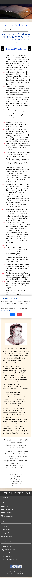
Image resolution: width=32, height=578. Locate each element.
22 (3, 39)
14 (7, 37)
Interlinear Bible (8, 509)
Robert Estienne (16, 443)
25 (12, 39)
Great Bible (23, 454)
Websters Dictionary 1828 (9, 556)
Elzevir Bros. (22, 445)
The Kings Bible (6, 546)
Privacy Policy (5, 533)
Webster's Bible (16, 463)
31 (16, 42)
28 (22, 39)
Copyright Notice (7, 536)
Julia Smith (10, 468)
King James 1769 (16, 458)
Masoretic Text (16, 472)
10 (23, 34)
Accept (13, 314)
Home (5, 503)
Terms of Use (5, 529)
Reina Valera (21, 447)
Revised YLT (22, 465)
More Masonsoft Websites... (10, 559)
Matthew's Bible (11, 454)
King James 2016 (10, 461)
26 (16, 39)
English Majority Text (16, 479)
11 (26, 34)
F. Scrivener (11, 447)
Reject (19, 314)
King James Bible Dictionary (10, 553)
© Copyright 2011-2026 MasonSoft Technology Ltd (15, 572)
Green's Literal (20, 468)
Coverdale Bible (22, 451)
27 (19, 39)
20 (25, 37)
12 (29, 34)
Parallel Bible (7, 513)
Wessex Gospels (16, 474)
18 (19, 37)
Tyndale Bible (9, 451)
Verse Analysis (8, 516)
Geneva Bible (23, 461)
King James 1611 (22, 456)
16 (13, 37)
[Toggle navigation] (28, 2)
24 (9, 39)
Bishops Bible (9, 456)
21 (28, 37)
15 (10, 37)
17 (16, 37)
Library (5, 506)
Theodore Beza (10, 445)
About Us (4, 526)
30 (28, 39)
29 (25, 39)
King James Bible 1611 (8, 550)
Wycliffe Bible (16, 476)
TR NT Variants (16, 486)
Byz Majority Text (16, 481)
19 (22, 37)
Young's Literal (11, 465)
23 (6, 39)
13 (4, 37)
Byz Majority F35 (16, 483)
